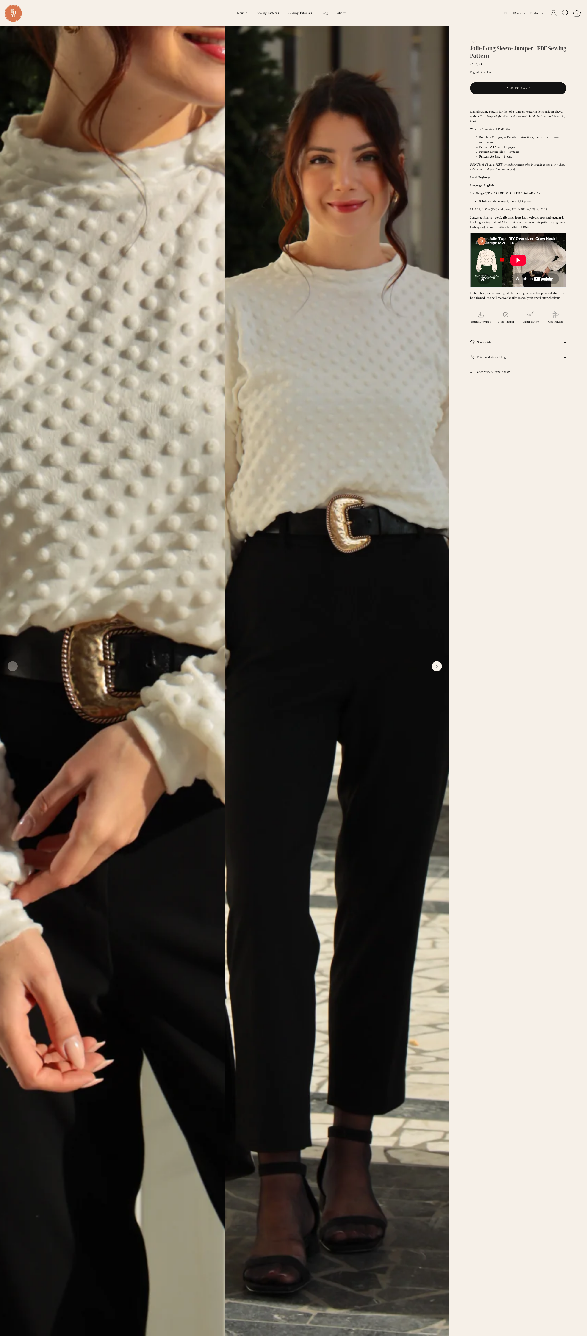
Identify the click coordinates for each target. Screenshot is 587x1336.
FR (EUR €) (512, 13)
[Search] (565, 13)
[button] (13, 666)
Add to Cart (518, 88)
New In (242, 13)
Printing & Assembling (491, 357)
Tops (473, 41)
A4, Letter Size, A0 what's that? (490, 372)
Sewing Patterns (268, 13)
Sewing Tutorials (300, 13)
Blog (324, 13)
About (341, 13)
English (535, 13)
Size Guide (483, 342)
